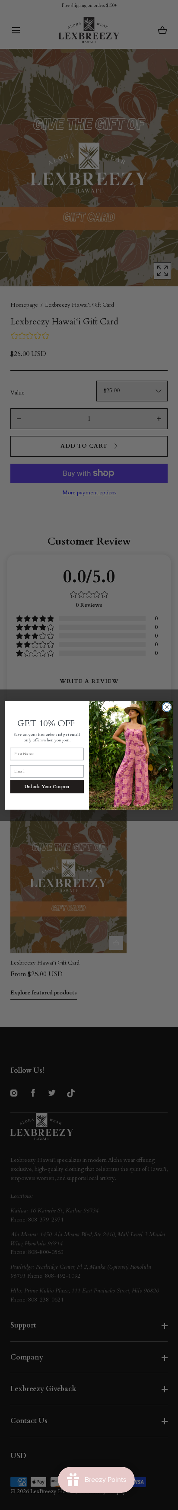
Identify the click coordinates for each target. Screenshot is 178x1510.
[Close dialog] (166, 706)
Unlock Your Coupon (47, 786)
